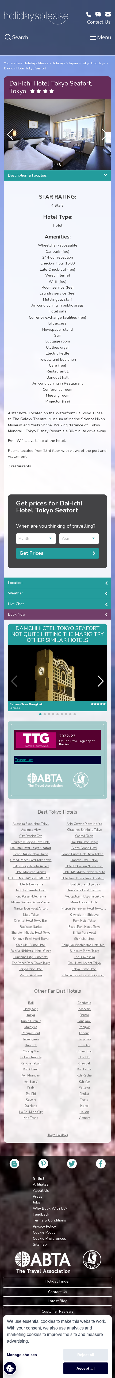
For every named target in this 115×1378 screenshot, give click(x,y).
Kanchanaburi (31, 1064)
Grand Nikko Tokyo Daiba (30, 854)
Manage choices (22, 1355)
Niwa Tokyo (31, 915)
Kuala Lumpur (31, 1021)
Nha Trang (31, 1118)
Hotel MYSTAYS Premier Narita (84, 872)
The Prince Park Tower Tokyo (31, 963)
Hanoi (84, 1106)
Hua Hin (84, 1057)
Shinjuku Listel (84, 939)
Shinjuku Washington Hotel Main (84, 945)
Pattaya (84, 1088)
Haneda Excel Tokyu (84, 860)
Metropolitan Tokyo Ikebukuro (84, 897)
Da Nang (31, 1106)
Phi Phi (31, 1094)
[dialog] (57, 1346)
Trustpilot (24, 759)
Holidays (59, 63)
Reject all (85, 1355)
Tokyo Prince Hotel (84, 969)
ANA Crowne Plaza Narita (84, 824)
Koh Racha (84, 1076)
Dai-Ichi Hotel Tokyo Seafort (25, 68)
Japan (73, 63)
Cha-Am (84, 1045)
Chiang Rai (84, 1051)
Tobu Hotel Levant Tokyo (84, 963)
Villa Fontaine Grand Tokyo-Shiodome (87, 975)
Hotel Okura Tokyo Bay (84, 884)
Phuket (84, 1094)
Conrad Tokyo (84, 836)
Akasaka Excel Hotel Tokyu (31, 824)
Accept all (85, 1368)
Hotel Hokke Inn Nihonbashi (84, 866)
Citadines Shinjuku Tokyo (84, 830)
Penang (84, 1033)
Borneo (84, 1015)
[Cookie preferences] (10, 1368)
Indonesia (84, 1009)
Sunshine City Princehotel (30, 957)
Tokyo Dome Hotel (31, 969)
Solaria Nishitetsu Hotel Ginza (30, 951)
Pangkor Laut (31, 1033)
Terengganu (31, 1039)
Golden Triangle (30, 1057)
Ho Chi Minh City (31, 1112)
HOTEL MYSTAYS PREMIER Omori (32, 878)
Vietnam (84, 1118)
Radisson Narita (31, 927)
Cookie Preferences (49, 1238)
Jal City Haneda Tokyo (31, 890)
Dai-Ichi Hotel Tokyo (84, 842)
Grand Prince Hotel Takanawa (31, 860)
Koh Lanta (84, 1069)
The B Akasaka (84, 957)
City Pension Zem (30, 836)
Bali (31, 1003)
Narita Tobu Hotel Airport (31, 909)
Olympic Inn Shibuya (84, 915)
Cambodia (84, 1003)
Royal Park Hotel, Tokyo (84, 927)
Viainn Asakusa (31, 975)
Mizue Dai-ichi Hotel (84, 902)
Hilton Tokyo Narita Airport (31, 866)
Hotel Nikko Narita (30, 884)
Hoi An (84, 1112)
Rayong (31, 1100)
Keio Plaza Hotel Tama (31, 897)
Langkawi (84, 1021)
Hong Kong (31, 1009)
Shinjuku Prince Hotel (30, 945)
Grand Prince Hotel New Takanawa (86, 854)
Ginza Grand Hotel (84, 848)
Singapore (84, 1039)
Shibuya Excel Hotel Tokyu (31, 939)
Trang (84, 1100)
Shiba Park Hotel (84, 933)
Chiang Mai (31, 1051)
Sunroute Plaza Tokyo (84, 951)
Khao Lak (84, 1064)
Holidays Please (36, 63)
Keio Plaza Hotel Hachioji (84, 890)
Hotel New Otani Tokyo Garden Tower (87, 878)
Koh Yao (84, 1082)
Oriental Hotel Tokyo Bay (31, 921)
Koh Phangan (30, 1076)
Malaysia (30, 1027)
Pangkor (84, 1027)
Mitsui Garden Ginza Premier (31, 902)
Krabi (30, 1088)
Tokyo (30, 1015)
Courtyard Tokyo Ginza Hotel (30, 842)
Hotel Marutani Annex (31, 872)
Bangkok (31, 1045)
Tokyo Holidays (93, 63)
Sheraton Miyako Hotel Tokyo (30, 933)
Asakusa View (31, 830)
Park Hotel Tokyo (84, 921)
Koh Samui (31, 1082)
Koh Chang (31, 1069)
